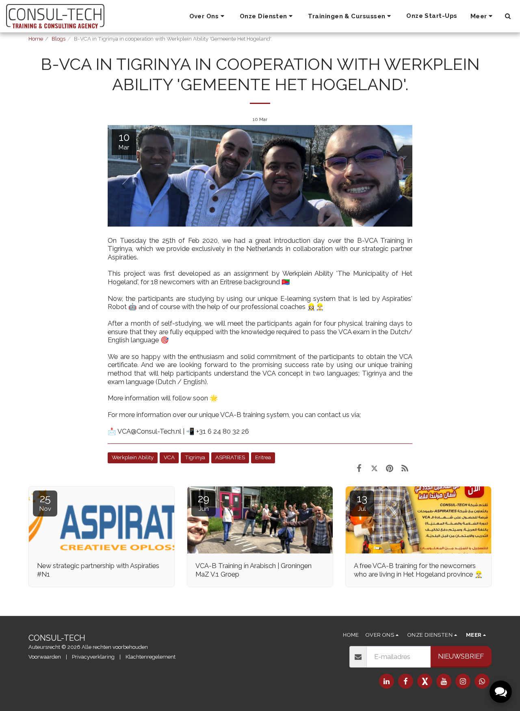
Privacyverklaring (93, 657)
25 (45, 502)
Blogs (58, 39)
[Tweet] (374, 468)
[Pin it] (389, 468)
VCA (169, 457)
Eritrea (263, 457)
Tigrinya (195, 457)
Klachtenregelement (151, 657)
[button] (208, 16)
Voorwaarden (44, 657)
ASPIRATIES (230, 457)
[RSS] (404, 468)
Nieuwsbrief (461, 656)
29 (203, 502)
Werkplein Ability (133, 457)
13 (362, 502)
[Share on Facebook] (358, 468)
